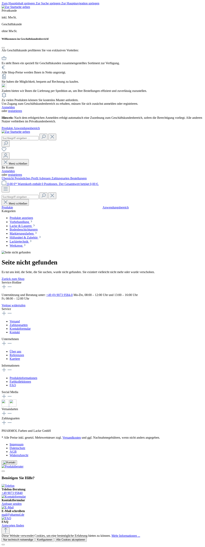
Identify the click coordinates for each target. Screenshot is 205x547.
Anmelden (8, 107)
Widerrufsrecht (19, 455)
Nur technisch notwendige (18, 539)
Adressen (45, 178)
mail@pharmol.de (13, 514)
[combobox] (20, 138)
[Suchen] (43, 137)
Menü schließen (18, 163)
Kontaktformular (20, 328)
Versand (15, 321)
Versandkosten (71, 437)
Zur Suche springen (48, 3)
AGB (13, 451)
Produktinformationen (23, 378)
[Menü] (6, 189)
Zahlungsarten (60, 178)
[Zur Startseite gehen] (16, 7)
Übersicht (8, 178)
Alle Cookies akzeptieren (70, 539)
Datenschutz (17, 448)
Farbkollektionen (20, 381)
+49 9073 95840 (12, 493)
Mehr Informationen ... (126, 535)
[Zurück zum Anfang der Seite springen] (6, 530)
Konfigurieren (44, 539)
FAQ (13, 385)
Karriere (15, 358)
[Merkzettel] (4, 150)
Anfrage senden (12, 503)
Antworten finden (13, 525)
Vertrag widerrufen (13, 305)
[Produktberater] (102, 466)
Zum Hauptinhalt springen (19, 3)
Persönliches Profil (27, 178)
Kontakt (15, 332)
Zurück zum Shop (13, 279)
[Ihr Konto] (6, 156)
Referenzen (17, 355)
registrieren (15, 111)
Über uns (15, 351)
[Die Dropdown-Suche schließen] (52, 137)
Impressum (16, 444)
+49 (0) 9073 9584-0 (59, 295)
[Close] (3, 47)
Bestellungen (78, 178)
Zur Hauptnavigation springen (80, 3)
